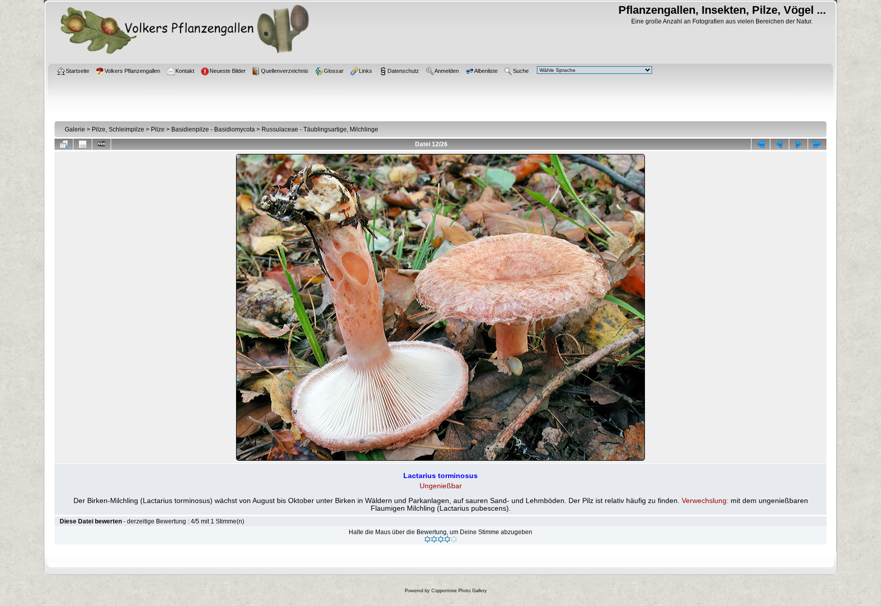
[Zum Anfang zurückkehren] (761, 144)
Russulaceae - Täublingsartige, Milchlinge (320, 129)
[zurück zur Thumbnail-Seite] (64, 144)
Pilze (158, 129)
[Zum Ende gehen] (817, 144)
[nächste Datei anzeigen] (798, 144)
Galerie (75, 129)
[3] (440, 539)
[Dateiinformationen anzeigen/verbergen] (82, 144)
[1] (427, 539)
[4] (447, 539)
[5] (454, 539)
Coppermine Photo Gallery (459, 590)
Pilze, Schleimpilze (118, 129)
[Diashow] (101, 144)
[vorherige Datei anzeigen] (779, 144)
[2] (434, 539)
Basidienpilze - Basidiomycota (213, 129)
